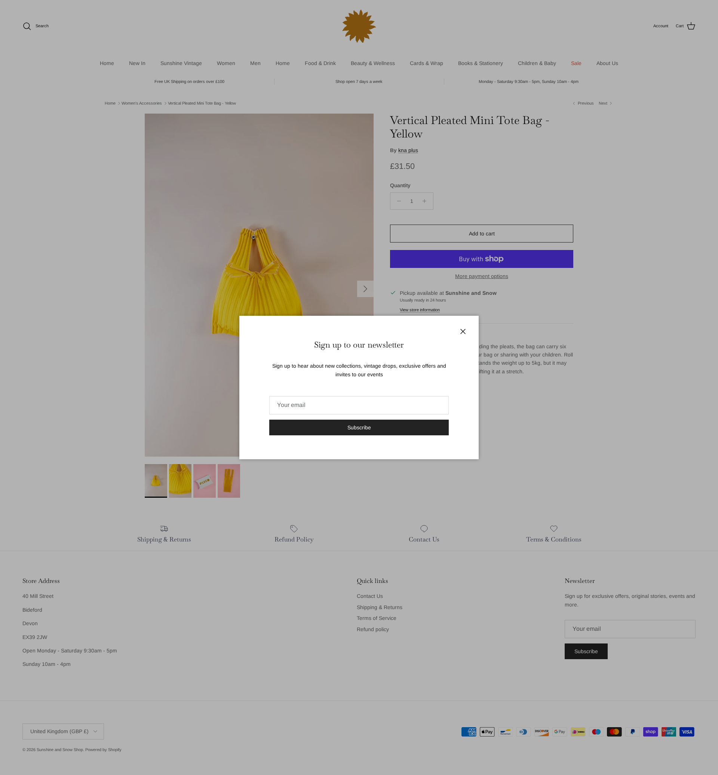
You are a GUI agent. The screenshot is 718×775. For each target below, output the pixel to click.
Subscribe (359, 427)
